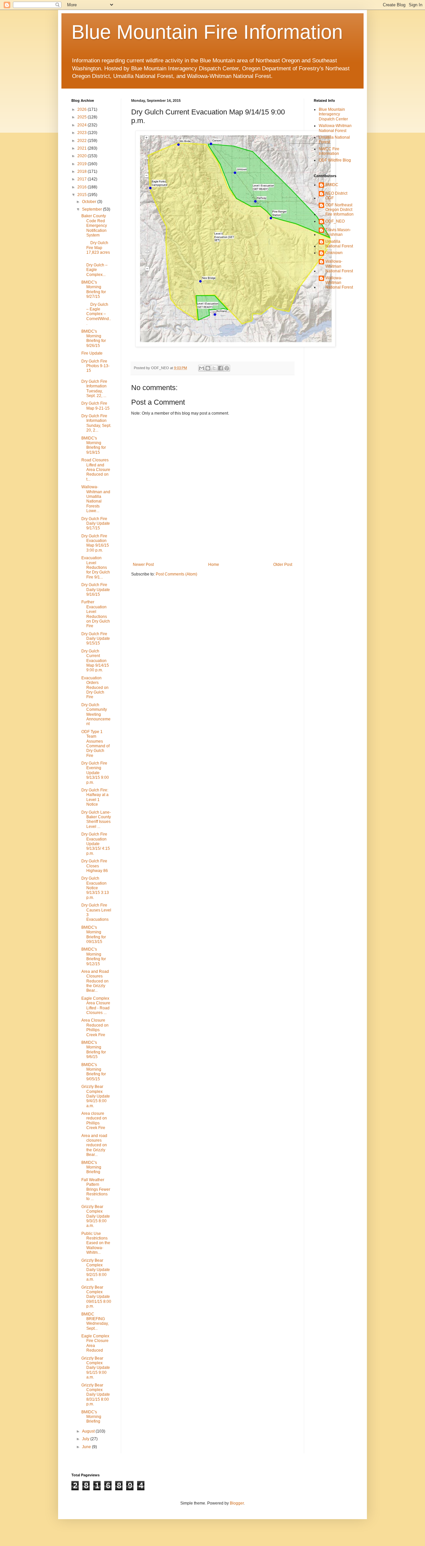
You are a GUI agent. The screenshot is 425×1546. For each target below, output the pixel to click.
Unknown (334, 252)
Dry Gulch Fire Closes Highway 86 (94, 866)
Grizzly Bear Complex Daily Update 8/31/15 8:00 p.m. (95, 1395)
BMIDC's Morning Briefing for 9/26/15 (93, 338)
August (89, 1431)
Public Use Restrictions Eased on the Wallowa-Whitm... (95, 1243)
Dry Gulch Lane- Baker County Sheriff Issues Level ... (96, 819)
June (87, 1447)
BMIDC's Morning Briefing (91, 1167)
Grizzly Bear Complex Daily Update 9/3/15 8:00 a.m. (95, 1216)
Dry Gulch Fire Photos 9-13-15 (95, 366)
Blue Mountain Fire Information (207, 32)
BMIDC (331, 184)
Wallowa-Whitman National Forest (335, 128)
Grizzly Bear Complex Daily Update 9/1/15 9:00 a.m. (95, 1368)
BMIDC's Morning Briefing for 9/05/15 (93, 1071)
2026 (82, 109)
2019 (82, 164)
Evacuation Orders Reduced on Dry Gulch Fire (95, 688)
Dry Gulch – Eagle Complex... (94, 267)
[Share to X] (214, 368)
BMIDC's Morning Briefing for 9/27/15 (93, 289)
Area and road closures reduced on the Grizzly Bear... (94, 1145)
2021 (82, 148)
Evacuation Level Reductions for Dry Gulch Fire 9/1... (95, 567)
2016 (82, 187)
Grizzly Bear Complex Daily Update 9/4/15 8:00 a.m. (95, 1096)
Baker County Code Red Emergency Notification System (94, 225)
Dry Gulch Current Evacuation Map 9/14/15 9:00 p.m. (95, 661)
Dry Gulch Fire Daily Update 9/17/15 (95, 523)
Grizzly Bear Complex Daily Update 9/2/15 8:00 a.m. (95, 1270)
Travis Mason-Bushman (338, 232)
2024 (82, 125)
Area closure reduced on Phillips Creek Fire (94, 1120)
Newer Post (143, 564)
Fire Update (93, 353)
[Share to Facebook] (220, 368)
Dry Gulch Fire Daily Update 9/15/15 (95, 639)
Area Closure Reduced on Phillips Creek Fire (95, 1027)
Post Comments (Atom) (176, 574)
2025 (82, 117)
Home (213, 564)
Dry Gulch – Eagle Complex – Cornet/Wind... (96, 314)
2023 (82, 132)
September (92, 209)
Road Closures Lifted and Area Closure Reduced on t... (95, 470)
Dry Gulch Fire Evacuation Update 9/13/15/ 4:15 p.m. (95, 844)
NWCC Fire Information (329, 151)
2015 (82, 194)
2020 (82, 156)
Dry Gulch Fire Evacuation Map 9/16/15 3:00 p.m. (95, 543)
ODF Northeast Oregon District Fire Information (339, 210)
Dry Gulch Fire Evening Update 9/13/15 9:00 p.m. (95, 773)
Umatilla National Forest (339, 243)
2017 (82, 179)
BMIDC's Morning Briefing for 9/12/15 (93, 956)
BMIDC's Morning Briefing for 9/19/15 (93, 445)
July (86, 1439)
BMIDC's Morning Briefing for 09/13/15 (93, 934)
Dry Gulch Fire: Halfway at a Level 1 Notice (95, 797)
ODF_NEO (335, 221)
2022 (82, 140)
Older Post (282, 564)
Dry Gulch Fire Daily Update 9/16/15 (95, 589)
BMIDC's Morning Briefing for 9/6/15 (93, 1049)
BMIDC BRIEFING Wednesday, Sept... (95, 1321)
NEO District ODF (336, 195)
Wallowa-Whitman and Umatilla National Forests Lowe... (95, 499)
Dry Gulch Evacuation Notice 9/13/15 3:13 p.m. (95, 888)
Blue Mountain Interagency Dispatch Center (333, 114)
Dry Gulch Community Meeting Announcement (96, 714)
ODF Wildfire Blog (335, 160)
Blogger (237, 1503)
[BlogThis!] (208, 368)
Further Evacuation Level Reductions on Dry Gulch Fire (95, 614)
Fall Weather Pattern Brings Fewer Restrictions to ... (95, 1189)
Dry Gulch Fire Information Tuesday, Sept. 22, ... (94, 388)
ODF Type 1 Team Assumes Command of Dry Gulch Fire (95, 743)
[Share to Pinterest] (226, 368)
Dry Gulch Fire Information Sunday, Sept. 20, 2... (96, 423)
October (89, 201)
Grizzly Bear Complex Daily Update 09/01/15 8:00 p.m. (96, 1297)
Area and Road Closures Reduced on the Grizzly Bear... (95, 981)
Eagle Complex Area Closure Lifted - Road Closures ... (95, 1005)
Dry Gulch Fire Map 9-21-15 (95, 405)
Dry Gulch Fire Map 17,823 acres (95, 247)
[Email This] (201, 368)
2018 (82, 171)
